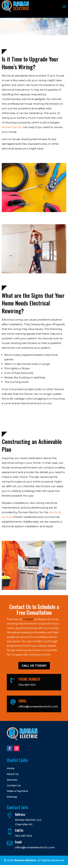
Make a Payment (17, 791)
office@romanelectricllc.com (35, 847)
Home (10, 768)
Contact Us (14, 785)
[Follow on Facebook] (9, 748)
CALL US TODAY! (34, 665)
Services (12, 779)
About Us (12, 774)
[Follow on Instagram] (16, 748)
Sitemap (12, 796)
